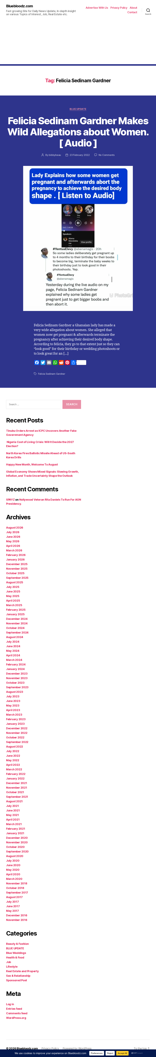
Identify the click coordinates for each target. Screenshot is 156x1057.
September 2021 (17, 796)
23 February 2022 (80, 154)
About (133, 7)
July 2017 (12, 901)
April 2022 (13, 764)
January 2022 (15, 778)
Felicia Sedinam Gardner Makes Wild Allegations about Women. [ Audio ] (78, 132)
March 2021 (14, 824)
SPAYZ (10, 499)
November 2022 (16, 732)
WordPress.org (16, 1017)
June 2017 (13, 906)
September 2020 (17, 851)
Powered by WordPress (77, 1048)
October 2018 (15, 888)
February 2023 (16, 719)
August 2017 (14, 897)
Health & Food (15, 957)
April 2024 (13, 655)
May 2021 (12, 815)
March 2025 (14, 605)
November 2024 (17, 623)
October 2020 (15, 847)
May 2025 (12, 596)
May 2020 (13, 869)
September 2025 (17, 577)
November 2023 (17, 678)
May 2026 (12, 541)
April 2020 (13, 874)
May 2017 (12, 910)
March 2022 (14, 769)
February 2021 (15, 828)
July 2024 (12, 641)
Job (8, 962)
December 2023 (17, 673)
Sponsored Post (16, 980)
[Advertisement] (78, 43)
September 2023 (17, 687)
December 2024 (17, 618)
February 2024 (16, 664)
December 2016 (16, 915)
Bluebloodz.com (19, 6)
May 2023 (12, 705)
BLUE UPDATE (78, 109)
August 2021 (14, 801)
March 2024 (14, 659)
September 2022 (17, 742)
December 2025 (17, 564)
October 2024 (15, 628)
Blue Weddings (16, 953)
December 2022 (16, 728)
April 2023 (13, 710)
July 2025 (12, 586)
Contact (132, 12)
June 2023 (13, 701)
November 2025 (17, 568)
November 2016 (16, 920)
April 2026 (13, 545)
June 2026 (13, 536)
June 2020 (13, 865)
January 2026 (15, 559)
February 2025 (16, 609)
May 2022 (12, 760)
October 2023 (15, 682)
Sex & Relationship (18, 975)
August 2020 (14, 856)
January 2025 (15, 614)
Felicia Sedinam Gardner (51, 373)
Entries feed (14, 1008)
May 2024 (12, 650)
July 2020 (13, 860)
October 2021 (15, 792)
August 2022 (14, 746)
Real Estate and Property (22, 971)
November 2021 (16, 787)
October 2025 (15, 573)
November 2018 (16, 883)
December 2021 (16, 783)
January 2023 (15, 723)
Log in (10, 1004)
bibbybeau (55, 154)
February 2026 (16, 555)
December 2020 (17, 837)
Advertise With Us (97, 7)
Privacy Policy (118, 7)
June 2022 (13, 755)
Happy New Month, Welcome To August (32, 464)
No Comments (107, 154)
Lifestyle (12, 966)
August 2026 (14, 527)
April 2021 (13, 819)
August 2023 (14, 691)
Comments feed (16, 1013)
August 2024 (14, 637)
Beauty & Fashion (17, 943)
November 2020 (17, 842)
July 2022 (12, 751)
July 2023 (12, 696)
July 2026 (12, 532)
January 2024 (15, 669)
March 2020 (14, 878)
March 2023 (14, 714)
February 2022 (15, 774)
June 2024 (13, 646)
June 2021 (13, 810)
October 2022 (15, 737)
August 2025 (14, 582)
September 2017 (17, 892)
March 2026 (14, 550)
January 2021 (15, 833)
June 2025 (13, 591)
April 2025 (13, 600)
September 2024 (17, 632)
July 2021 (12, 805)
